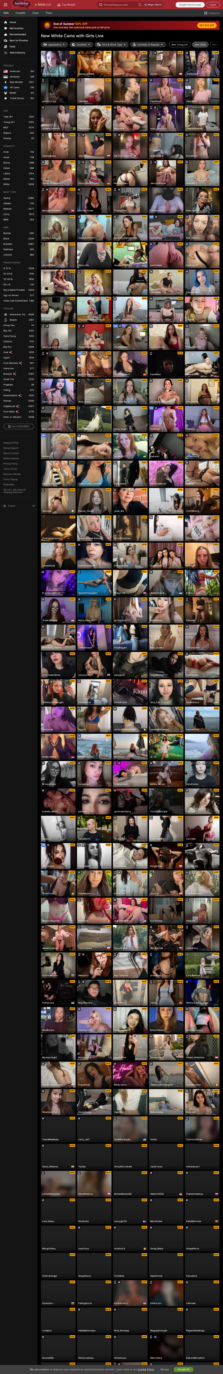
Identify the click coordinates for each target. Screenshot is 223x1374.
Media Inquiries (11, 458)
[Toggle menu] (5, 4)
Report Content (11, 453)
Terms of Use (10, 469)
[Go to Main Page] (21, 4)
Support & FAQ (10, 443)
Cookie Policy (146, 1369)
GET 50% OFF (207, 25)
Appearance (54, 44)
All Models (8, 484)
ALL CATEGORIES (20, 426)
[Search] (139, 4)
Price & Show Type (112, 44)
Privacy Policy (10, 464)
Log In (213, 4)
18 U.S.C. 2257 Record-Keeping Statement (15, 491)
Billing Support (10, 448)
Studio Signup (10, 479)
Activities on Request (148, 44)
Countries (82, 44)
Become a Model (12, 474)
